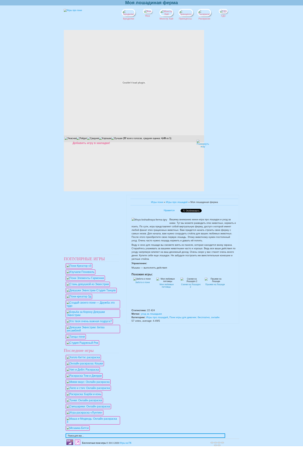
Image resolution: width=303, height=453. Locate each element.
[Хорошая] (105, 138)
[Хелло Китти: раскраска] (82, 357)
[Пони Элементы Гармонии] (84, 278)
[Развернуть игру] (200, 143)
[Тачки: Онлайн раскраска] (83, 400)
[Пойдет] (82, 138)
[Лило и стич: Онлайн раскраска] (87, 388)
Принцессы (185, 18)
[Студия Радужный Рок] (81, 342)
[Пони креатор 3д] (78, 296)
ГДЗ (223, 15)
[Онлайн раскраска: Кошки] (84, 363)
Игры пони (157, 202)
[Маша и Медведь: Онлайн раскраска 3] (92, 421)
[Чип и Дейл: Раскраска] (82, 369)
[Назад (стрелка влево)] (215, 445)
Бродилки (128, 18)
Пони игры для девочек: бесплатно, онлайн (194, 317)
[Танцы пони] (75, 336)
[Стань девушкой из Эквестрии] (87, 284)
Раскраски (204, 18)
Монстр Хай (166, 18)
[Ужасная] (71, 138)
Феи (147, 15)
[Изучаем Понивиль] (79, 271)
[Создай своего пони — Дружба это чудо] (92, 305)
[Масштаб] (222, 442)
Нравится (169, 210)
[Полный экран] (219, 442)
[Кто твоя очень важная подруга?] (88, 321)
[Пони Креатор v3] (78, 265)
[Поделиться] (215, 442)
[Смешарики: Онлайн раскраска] (87, 406)
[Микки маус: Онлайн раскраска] (87, 381)
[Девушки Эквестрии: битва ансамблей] (92, 330)
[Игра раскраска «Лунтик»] (83, 412)
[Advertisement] (216, 82)
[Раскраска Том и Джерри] (83, 375)
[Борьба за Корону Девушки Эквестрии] (92, 315)
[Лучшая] (116, 138)
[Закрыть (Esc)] (212, 442)
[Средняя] (93, 138)
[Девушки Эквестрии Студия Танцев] (90, 290)
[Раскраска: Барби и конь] (83, 394)
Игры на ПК (126, 442)
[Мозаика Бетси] (77, 428)
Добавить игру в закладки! (91, 143)
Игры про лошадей (177, 202)
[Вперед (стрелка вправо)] (219, 445)
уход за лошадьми (151, 313)
